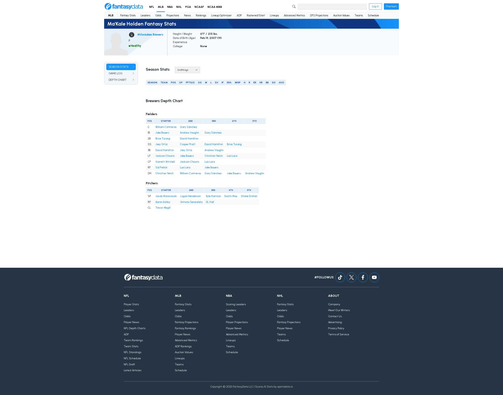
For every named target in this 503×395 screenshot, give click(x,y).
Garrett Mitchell (165, 161)
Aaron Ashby (162, 202)
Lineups (274, 15)
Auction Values (341, 15)
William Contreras (165, 127)
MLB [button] (161, 7)
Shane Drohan (249, 196)
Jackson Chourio (164, 155)
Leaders (145, 15)
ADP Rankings (183, 346)
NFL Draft (129, 364)
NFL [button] (151, 7)
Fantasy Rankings (185, 328)
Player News (131, 322)
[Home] (123, 6)
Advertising (335, 322)
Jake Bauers (162, 132)
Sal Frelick (161, 167)
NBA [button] (170, 7)
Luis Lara (232, 155)
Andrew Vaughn (189, 132)
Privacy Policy (336, 328)
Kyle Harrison (213, 196)
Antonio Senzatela (191, 202)
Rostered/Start (256, 15)
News (187, 15)
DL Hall (210, 202)
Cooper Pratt (188, 144)
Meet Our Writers (339, 310)
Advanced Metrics (294, 15)
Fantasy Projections (186, 322)
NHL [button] (179, 7)
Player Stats (131, 304)
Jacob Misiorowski (166, 196)
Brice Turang (162, 138)
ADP (239, 15)
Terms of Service (338, 334)
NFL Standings (132, 352)
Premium (391, 6)
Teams (359, 15)
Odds (158, 15)
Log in (375, 6)
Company (334, 304)
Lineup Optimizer (221, 15)
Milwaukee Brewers (150, 34)
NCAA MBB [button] (214, 7)
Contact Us (335, 316)
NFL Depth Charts (134, 328)
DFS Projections (319, 15)
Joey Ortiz (161, 144)
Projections (172, 15)
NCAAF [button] (199, 7)
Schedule (373, 15)
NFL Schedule (132, 358)
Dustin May (230, 196)
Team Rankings (133, 340)
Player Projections (237, 322)
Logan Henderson (190, 196)
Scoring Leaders (236, 304)
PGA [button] (188, 7)
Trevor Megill (163, 207)
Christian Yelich (214, 155)
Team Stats (131, 346)
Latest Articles (132, 370)
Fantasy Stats (128, 15)
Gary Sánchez (188, 127)
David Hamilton (189, 138)
